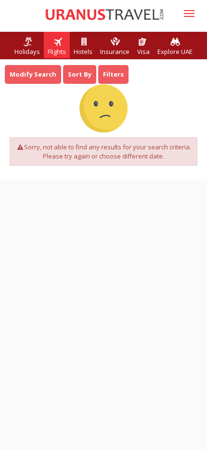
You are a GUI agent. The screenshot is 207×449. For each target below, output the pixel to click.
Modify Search (33, 74)
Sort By (79, 74)
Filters (113, 74)
